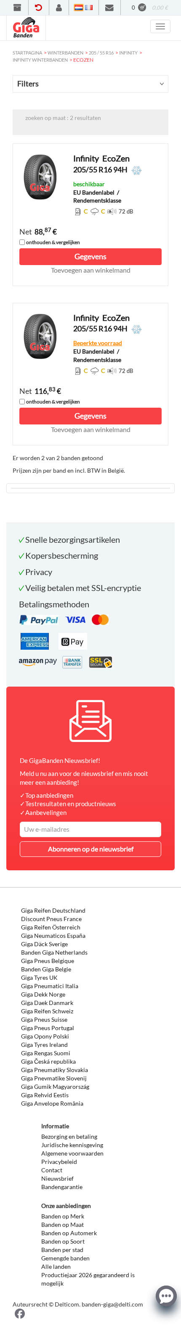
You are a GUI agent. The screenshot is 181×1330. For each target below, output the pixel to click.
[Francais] (89, 7)
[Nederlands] (79, 7)
